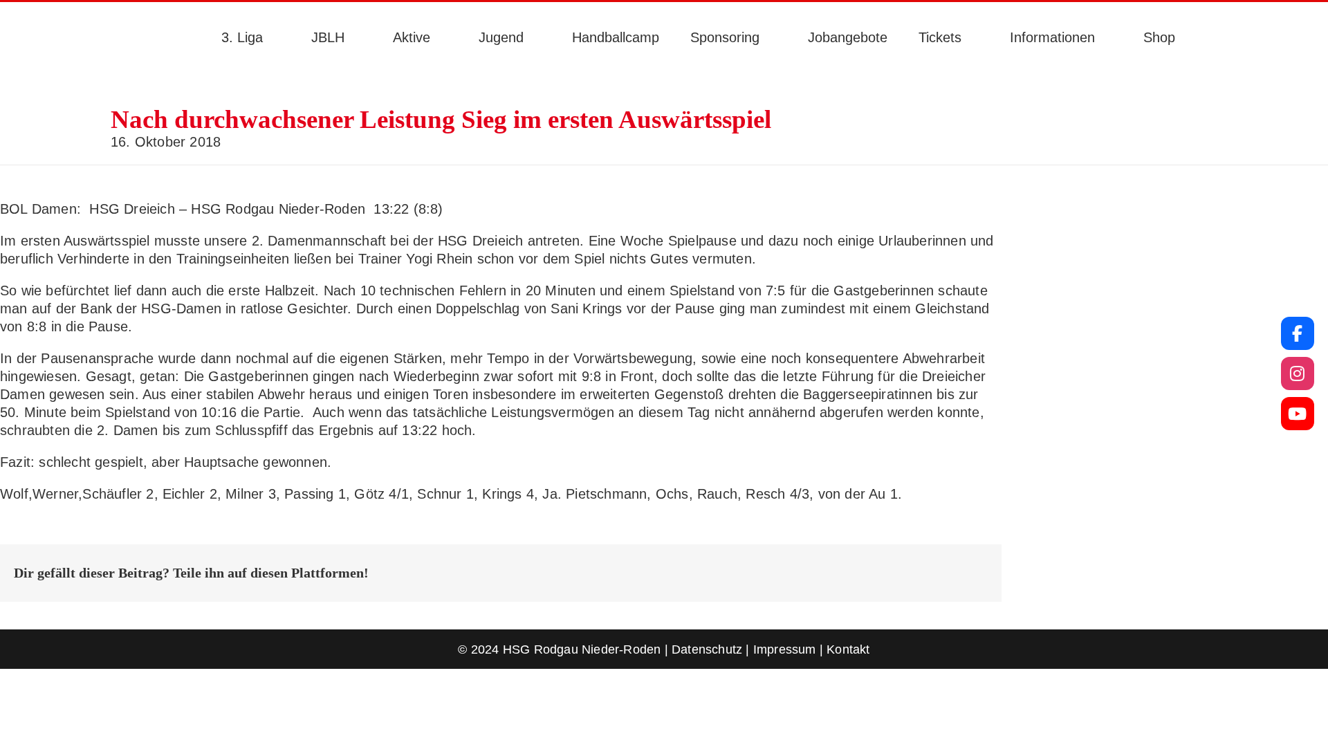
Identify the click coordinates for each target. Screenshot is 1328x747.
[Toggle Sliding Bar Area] (12, 12)
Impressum (784, 649)
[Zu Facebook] (1297, 333)
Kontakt (848, 649)
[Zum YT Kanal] (1297, 413)
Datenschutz (707, 649)
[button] (1211, 37)
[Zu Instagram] (1297, 373)
